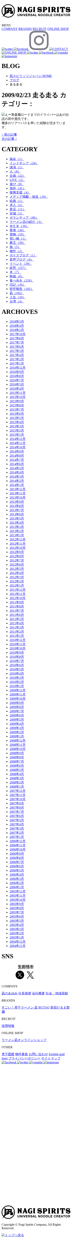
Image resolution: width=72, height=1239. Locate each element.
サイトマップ (50, 1058)
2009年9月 (17, 702)
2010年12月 (18, 640)
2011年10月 (18, 598)
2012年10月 (18, 547)
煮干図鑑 (8, 1054)
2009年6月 (17, 715)
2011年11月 (18, 594)
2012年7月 (17, 560)
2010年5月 (17, 669)
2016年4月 (17, 388)
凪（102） (17, 293)
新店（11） (18, 209)
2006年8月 (17, 858)
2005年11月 (18, 895)
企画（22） (18, 175)
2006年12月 (18, 841)
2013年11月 (18, 493)
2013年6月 (17, 514)
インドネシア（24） (24, 163)
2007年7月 (17, 811)
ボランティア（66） (24, 217)
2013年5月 (17, 518)
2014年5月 (17, 468)
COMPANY (10, 29)
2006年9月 (17, 853)
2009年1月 (17, 736)
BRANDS (25, 29)
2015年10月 (18, 397)
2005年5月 (17, 920)
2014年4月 (17, 472)
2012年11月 (18, 543)
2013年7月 (17, 510)
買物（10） (18, 234)
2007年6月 (17, 816)
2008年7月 (17, 761)
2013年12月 (18, 489)
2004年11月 (18, 946)
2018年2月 (17, 330)
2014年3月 (17, 476)
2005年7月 (17, 912)
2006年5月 (17, 870)
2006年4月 (17, 874)
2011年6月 (17, 615)
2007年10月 (18, 799)
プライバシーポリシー (24, 1058)
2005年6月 (17, 916)
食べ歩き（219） (22, 280)
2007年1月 (17, 837)
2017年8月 (17, 338)
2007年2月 (17, 832)
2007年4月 (17, 824)
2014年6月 (17, 464)
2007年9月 (17, 803)
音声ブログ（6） (22, 259)
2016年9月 (17, 371)
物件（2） (17, 251)
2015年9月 (17, 401)
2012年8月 (17, 556)
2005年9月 (17, 904)
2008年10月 (18, 749)
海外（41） (18, 188)
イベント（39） (21, 263)
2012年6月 (17, 564)
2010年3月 (17, 677)
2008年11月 (18, 744)
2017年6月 (17, 346)
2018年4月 (17, 325)
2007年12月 (18, 790)
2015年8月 (17, 405)
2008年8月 (17, 757)
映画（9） (17, 276)
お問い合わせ (38, 1054)
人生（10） (18, 297)
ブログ (14, 80)
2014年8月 (17, 455)
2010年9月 (17, 652)
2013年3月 (17, 527)
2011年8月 (17, 606)
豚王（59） (18, 242)
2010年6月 (17, 665)
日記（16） (18, 284)
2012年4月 (17, 573)
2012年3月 (17, 577)
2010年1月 (17, 686)
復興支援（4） (20, 192)
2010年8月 (17, 656)
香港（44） (18, 230)
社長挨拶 (24, 993)
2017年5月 (17, 351)
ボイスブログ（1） (23, 255)
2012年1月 (17, 585)
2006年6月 (17, 866)
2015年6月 (17, 413)
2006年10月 (18, 849)
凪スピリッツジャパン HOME (31, 76)
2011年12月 (18, 589)
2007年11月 (18, 795)
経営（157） (18, 268)
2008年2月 (17, 782)
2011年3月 (17, 627)
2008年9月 (17, 753)
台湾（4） (17, 301)
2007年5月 (17, 820)
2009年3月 (17, 728)
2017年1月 (17, 363)
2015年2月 (17, 430)
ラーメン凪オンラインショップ (24, 1040)
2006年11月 (18, 845)
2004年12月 (18, 941)
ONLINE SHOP (58, 29)
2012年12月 (18, 539)
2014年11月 (18, 443)
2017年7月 (17, 342)
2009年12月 (18, 690)
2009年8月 (17, 707)
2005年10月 (18, 899)
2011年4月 (17, 623)
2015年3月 (17, 426)
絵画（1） (17, 201)
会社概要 (38, 993)
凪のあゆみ (10, 993)
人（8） (15, 171)
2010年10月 (18, 648)
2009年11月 (18, 694)
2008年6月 (17, 765)
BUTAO (44, 1007)
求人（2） (17, 205)
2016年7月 (17, 380)
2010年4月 (17, 673)
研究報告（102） (22, 288)
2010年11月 (18, 644)
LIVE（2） (17, 180)
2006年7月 (17, 862)
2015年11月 (18, 392)
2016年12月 (18, 367)
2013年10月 (18, 497)
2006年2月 (17, 883)
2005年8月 (17, 908)
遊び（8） (17, 184)
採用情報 (8, 1026)
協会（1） (17, 159)
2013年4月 (17, 522)
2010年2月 (17, 682)
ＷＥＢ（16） (19, 226)
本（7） (15, 272)
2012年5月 (17, 568)
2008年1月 (17, 786)
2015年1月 (17, 434)
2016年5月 (17, 384)
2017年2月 (17, 359)
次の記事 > (9, 138)
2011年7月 (17, 610)
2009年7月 (17, 711)
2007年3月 (17, 828)
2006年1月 (17, 887)
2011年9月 (17, 602)
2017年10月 (18, 334)
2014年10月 (18, 447)
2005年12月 (18, 891)
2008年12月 (18, 740)
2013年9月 (17, 501)
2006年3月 (17, 878)
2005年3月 (17, 929)
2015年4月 (17, 422)
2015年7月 (17, 409)
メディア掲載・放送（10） (29, 196)
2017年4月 (17, 355)
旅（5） (15, 247)
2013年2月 (17, 531)
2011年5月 (17, 619)
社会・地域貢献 (57, 993)
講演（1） (17, 167)
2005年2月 (17, 933)
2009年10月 (18, 698)
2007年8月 (17, 807)
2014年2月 (17, 480)
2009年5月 (17, 719)
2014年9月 (17, 451)
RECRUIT (40, 29)
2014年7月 (17, 459)
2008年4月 (17, 774)
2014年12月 (18, 439)
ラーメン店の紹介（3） (26, 221)
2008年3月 (17, 778)
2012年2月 (17, 581)
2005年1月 (17, 937)
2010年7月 (17, 661)
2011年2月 (17, 631)
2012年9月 (17, 552)
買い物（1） (18, 238)
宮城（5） (17, 213)
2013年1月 (17, 535)
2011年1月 (17, 635)
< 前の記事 (9, 134)
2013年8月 (17, 506)
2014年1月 (17, 485)
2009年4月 (17, 723)
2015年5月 (17, 418)
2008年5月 (17, 770)
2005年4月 (17, 925)
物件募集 (21, 1054)
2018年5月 (17, 321)
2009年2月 (17, 732)
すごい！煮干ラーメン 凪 (20, 1007)
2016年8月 (17, 376)
